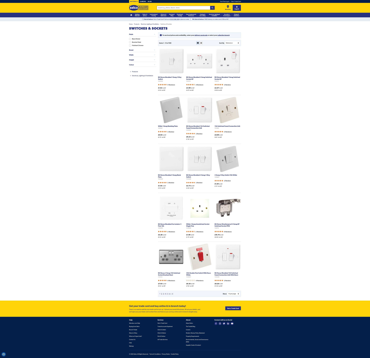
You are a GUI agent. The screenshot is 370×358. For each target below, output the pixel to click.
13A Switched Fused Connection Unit (227, 126)
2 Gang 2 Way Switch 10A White (226, 175)
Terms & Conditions (155, 354)
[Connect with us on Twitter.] (224, 323)
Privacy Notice (166, 354)
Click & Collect (162, 329)
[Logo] (138, 8)
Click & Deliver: (199, 19)
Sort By (221, 43)
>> (170, 294)
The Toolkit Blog (190, 326)
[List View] (201, 43)
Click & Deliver (162, 333)
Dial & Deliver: (148, 19)
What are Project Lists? (135, 336)
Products (136, 24)
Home (131, 24)
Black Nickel (136, 39)
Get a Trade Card (236, 1)
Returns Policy (133, 333)
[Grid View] (197, 43)
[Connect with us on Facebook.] (215, 323)
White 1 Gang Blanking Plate (168, 126)
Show (225, 294)
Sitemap (131, 346)
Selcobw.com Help (134, 323)
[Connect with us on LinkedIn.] (228, 323)
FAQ (130, 343)
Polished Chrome (137, 45)
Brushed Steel (136, 42)
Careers (143, 1)
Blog (150, 1)
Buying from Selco (134, 326)
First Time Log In (224, 1)
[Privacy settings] (3, 354)
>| (172, 294)
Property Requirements (192, 336)
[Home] (131, 15)
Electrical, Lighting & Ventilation (150, 24)
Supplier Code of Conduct (193, 345)
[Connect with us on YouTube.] (232, 323)
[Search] (212, 8)
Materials (134, 1)
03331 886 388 (174, 19)
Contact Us (132, 339)
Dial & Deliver (161, 336)
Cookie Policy (175, 354)
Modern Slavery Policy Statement (195, 333)
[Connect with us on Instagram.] (220, 323)
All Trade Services (163, 339)
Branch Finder (133, 329)
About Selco (189, 323)
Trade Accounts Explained (165, 326)
